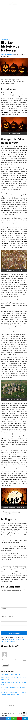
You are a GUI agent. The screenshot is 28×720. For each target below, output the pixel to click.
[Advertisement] (14, 22)
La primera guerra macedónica (10, 674)
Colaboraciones (5, 39)
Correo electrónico (7, 616)
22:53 (24, 660)
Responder (5, 665)
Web (2, 624)
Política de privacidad (8, 705)
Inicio (2, 54)
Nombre (4, 608)
